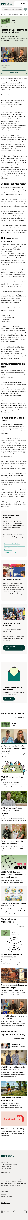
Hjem (4, 14)
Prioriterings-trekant (10, 552)
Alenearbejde (14, 72)
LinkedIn (3, 1194)
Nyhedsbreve (4, 1191)
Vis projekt (21, 717)
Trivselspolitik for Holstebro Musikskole (12, 648)
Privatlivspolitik (5, 1203)
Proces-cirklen (8, 550)
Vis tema (21, 926)
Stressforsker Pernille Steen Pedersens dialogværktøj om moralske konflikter (14, 545)
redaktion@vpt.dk (5, 1172)
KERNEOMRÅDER (13, 14)
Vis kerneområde (19, 1038)
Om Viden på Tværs (6, 1196)
